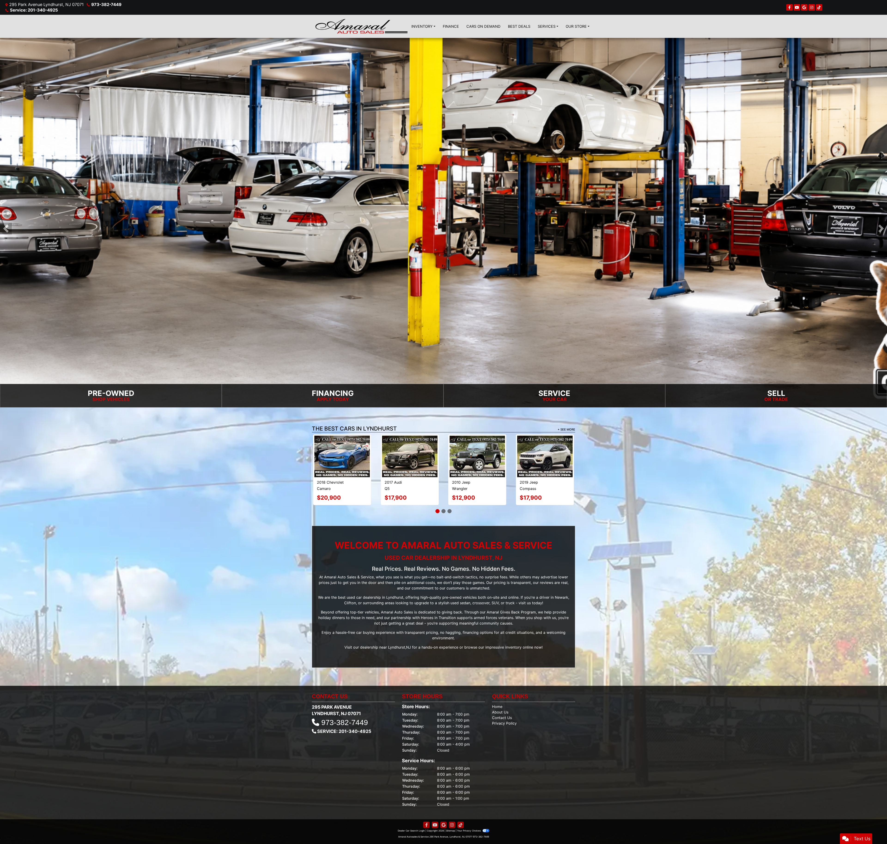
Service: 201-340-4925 (34, 10)
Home (497, 696)
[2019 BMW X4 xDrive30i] (477, 446)
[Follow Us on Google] (804, 7)
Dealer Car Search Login (411, 820)
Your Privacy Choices (469, 820)
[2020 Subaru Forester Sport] (342, 446)
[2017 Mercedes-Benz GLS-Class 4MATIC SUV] (410, 451)
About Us (500, 701)
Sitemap (450, 820)
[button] (6, 228)
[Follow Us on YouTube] (797, 7)
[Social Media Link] (811, 7)
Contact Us (502, 707)
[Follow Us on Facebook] (789, 7)
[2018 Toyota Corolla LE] (544, 446)
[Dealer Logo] (361, 26)
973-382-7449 (106, 4)
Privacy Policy (504, 712)
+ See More (566, 429)
